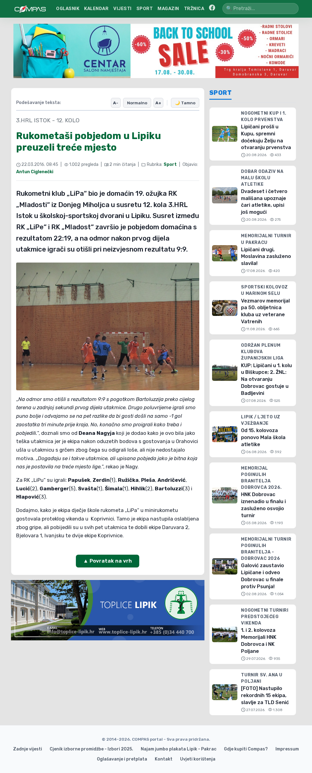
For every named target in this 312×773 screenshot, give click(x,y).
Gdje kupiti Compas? (246, 749)
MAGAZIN (168, 8)
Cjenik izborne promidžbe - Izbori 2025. (91, 749)
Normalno (137, 102)
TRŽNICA (194, 8)
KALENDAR (96, 8)
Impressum (287, 749)
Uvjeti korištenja (197, 759)
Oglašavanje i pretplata (122, 759)
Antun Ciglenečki (34, 171)
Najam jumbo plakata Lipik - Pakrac (178, 749)
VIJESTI (122, 8)
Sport (170, 164)
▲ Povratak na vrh (107, 561)
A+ (158, 102)
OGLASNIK (67, 8)
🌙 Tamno (185, 102)
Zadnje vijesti (27, 749)
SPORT (144, 8)
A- (115, 102)
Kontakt (163, 759)
